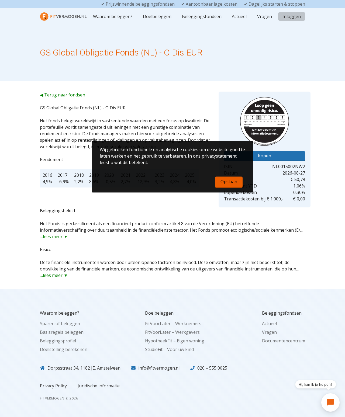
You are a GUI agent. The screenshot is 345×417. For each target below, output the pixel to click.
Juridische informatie (99, 386)
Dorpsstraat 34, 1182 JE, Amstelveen (83, 368)
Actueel (239, 16)
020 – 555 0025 (212, 368)
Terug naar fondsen (64, 95)
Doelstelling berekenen (63, 349)
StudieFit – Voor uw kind (169, 349)
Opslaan (228, 182)
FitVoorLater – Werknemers (173, 323)
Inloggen (291, 16)
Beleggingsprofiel (58, 341)
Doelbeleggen (157, 16)
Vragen (264, 16)
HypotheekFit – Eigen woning (174, 341)
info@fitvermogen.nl (159, 368)
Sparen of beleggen (60, 323)
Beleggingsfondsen (202, 16)
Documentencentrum (283, 341)
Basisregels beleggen (62, 332)
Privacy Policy (53, 386)
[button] (330, 402)
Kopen (264, 156)
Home (50, 16)
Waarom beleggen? (112, 16)
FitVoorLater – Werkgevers (172, 332)
